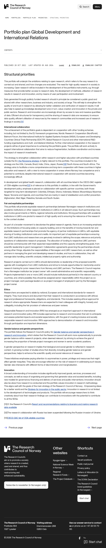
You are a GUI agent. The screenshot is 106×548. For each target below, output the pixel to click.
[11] (22, 121)
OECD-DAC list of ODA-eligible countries (26, 418)
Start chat (95, 542)
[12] (65, 164)
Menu (97, 7)
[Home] (17, 6)
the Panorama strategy (28, 161)
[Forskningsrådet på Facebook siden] (79, 538)
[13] (28, 185)
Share (61, 65)
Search (86, 7)
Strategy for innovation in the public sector (47, 389)
